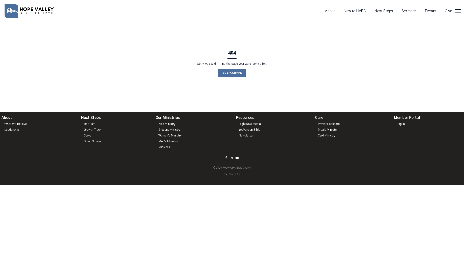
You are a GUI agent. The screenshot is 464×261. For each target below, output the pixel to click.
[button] (458, 11)
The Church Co (232, 174)
